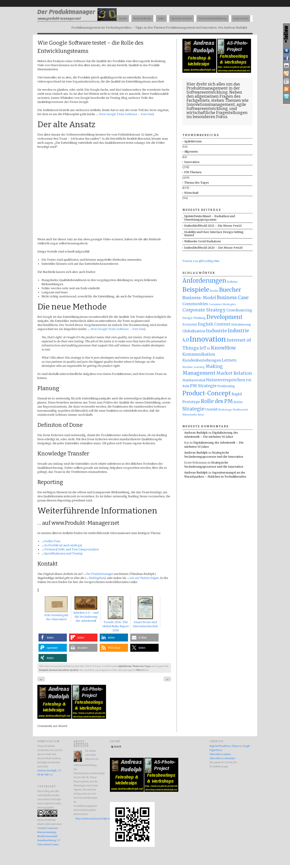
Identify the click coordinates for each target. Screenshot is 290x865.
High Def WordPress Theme (224, 746)
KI (208, 348)
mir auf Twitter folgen (144, 578)
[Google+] (286, 73)
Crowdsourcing (239, 310)
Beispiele (43, 670)
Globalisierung (241, 324)
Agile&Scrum (124, 666)
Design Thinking (194, 318)
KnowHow (63, 670)
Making (214, 366)
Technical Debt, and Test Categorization (71, 549)
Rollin (238, 402)
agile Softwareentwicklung (216, 106)
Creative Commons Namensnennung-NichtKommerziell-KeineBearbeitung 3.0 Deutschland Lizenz (48, 836)
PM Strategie (203, 385)
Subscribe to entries (220, 754)
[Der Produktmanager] (77, 20)
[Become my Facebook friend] (286, 58)
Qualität (74, 670)
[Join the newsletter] (286, 81)
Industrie (216, 330)
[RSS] (286, 89)
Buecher (230, 289)
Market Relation (234, 373)
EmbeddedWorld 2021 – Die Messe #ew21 (213, 225)
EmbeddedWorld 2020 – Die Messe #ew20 (213, 247)
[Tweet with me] (286, 97)
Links (161, 18)
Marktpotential (193, 380)
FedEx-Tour (52, 541)
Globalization (193, 331)
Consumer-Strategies (222, 304)
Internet (53, 670)
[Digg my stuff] (286, 50)
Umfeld (211, 409)
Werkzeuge (225, 409)
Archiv (123, 18)
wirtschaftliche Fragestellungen (216, 112)
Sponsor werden (181, 18)
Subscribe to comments (222, 758)
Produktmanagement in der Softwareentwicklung (213, 90)
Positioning (226, 386)
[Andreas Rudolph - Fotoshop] (54, 717)
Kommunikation (198, 354)
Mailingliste (96, 578)
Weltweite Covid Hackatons (202, 241)
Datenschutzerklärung (212, 18)
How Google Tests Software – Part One (126, 114)
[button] (53, 637)
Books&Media (142, 18)
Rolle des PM (217, 401)
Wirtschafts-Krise (193, 414)
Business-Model (199, 297)
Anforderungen (204, 280)
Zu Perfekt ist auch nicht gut (63, 545)
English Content (214, 324)
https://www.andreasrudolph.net (87, 818)
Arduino (232, 281)
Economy (189, 324)
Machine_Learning (193, 367)
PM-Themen (192, 172)
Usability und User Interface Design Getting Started (214, 233)
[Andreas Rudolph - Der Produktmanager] (132, 846)
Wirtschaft (191, 192)
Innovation (191, 162)
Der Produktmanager (99, 574)
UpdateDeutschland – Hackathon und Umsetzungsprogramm (209, 217)
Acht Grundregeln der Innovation (56, 617)
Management (198, 373)
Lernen (229, 360)
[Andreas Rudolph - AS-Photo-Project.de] (89, 717)
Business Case (233, 298)
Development (224, 317)
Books (214, 290)
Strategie (193, 409)
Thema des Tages (141, 666)
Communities (195, 303)
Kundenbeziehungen (201, 360)
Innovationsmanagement (210, 104)
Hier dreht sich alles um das (213, 84)
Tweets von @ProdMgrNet (200, 261)
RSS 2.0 (140, 670)
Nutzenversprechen (225, 379)
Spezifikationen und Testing (63, 553)
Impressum (240, 18)
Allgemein (191, 151)
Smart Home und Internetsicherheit (145, 624)
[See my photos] (286, 66)
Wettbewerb (240, 409)
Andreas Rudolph (196, 432)
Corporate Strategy (204, 310)
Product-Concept (206, 393)
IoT (202, 348)
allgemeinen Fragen (214, 96)
